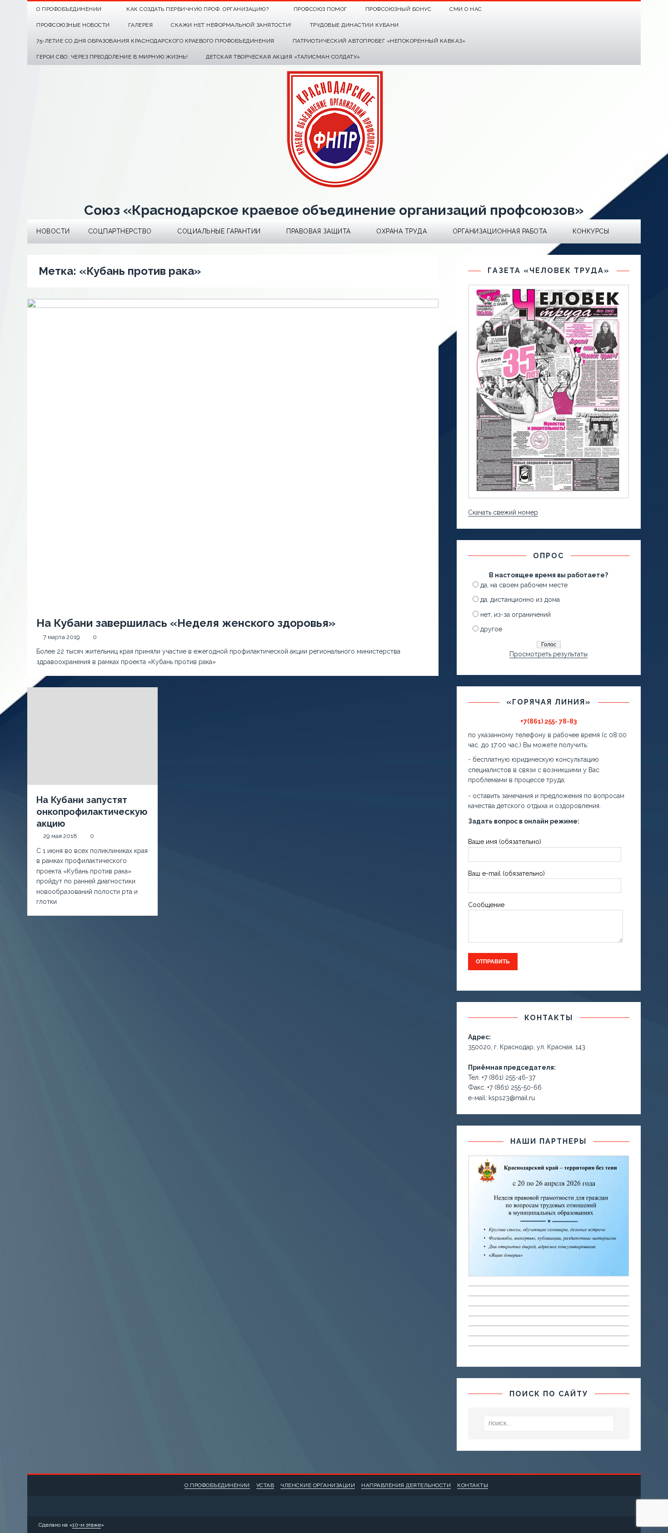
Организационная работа (500, 231)
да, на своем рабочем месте (524, 585)
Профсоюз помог (320, 9)
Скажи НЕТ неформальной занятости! (231, 25)
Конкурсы (591, 231)
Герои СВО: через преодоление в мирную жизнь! (112, 57)
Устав (265, 1485)
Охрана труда (401, 231)
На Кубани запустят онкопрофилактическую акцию (91, 811)
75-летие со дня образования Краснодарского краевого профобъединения (155, 41)
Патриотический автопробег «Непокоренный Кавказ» (379, 41)
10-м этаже (86, 1525)
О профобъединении (217, 1485)
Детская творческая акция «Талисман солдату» (283, 57)
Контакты (472, 1485)
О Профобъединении (69, 9)
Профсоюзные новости (73, 25)
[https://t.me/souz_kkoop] (615, 9)
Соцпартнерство (120, 231)
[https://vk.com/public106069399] (633, 9)
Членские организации (317, 1485)
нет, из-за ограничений (515, 614)
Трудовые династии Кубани (354, 25)
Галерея (140, 25)
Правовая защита (318, 231)
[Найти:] (549, 1423)
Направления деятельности (406, 1485)
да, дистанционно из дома (520, 599)
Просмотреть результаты (548, 654)
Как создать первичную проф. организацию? (197, 9)
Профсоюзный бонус (398, 9)
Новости (53, 231)
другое (491, 629)
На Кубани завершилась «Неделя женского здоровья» (185, 623)
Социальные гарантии (219, 231)
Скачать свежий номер (503, 512)
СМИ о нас (465, 9)
